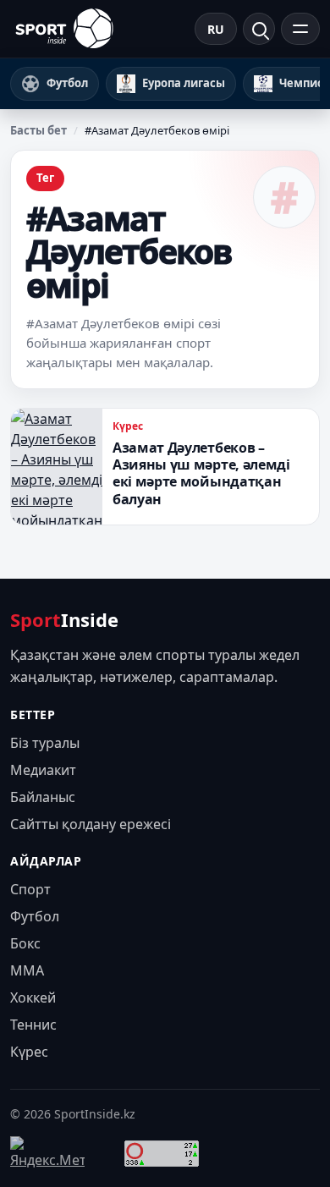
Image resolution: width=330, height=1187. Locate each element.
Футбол (34, 916)
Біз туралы (45, 743)
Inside (64, 619)
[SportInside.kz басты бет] (64, 28)
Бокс (25, 943)
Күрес (128, 426)
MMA (27, 970)
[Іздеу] (259, 29)
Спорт (30, 889)
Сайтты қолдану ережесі (90, 824)
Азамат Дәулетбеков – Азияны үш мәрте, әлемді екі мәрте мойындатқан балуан (201, 473)
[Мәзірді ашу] (300, 29)
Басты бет (38, 130)
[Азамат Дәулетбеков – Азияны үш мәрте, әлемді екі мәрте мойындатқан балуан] (56, 467)
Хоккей (33, 997)
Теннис (33, 1024)
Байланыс (42, 797)
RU (215, 29)
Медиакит (43, 770)
